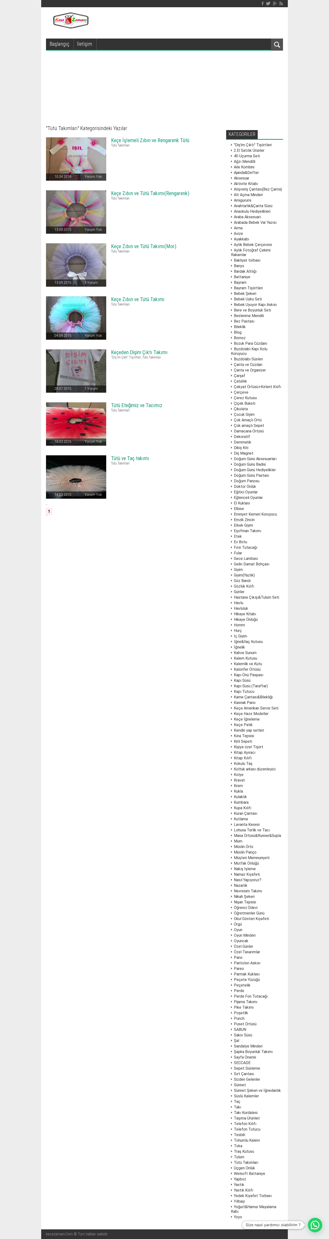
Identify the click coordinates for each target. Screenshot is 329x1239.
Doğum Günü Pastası (251, 475)
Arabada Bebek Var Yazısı (255, 222)
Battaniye (242, 277)
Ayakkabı (241, 239)
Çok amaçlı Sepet (249, 425)
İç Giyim (240, 636)
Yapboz (240, 1179)
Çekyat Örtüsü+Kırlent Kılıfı (257, 386)
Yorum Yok (93, 177)
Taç (237, 1101)
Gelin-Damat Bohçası (251, 564)
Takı (237, 1107)
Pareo (239, 968)
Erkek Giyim (243, 525)
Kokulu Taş (243, 763)
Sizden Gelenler (247, 1079)
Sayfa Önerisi (245, 1057)
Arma (238, 228)
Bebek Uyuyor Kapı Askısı (255, 304)
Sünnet (240, 1085)
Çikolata (241, 409)
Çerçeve (241, 392)
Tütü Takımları (120, 145)
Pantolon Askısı (247, 963)
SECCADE (242, 1062)
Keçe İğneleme (247, 719)
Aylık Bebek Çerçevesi (253, 244)
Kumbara (241, 802)
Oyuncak (241, 941)
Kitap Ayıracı (244, 752)
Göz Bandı (242, 580)
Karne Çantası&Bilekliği (253, 697)
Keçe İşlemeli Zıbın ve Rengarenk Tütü (150, 140)
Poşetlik (241, 1013)
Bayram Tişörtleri (248, 288)
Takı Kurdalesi (245, 1112)
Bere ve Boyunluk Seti (252, 310)
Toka (238, 1146)
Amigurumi (242, 200)
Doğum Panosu (246, 481)
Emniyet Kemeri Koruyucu (255, 514)
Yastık (239, 1184)
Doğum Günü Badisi (250, 464)
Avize (238, 233)
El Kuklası (242, 503)
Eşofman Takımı (247, 531)
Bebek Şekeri (245, 293)
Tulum (239, 1157)
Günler (239, 592)
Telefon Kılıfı (245, 1123)
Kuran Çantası (245, 813)
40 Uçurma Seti (247, 156)
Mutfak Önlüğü (246, 863)
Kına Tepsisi (244, 736)
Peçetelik (242, 985)
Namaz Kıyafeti (247, 874)
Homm (239, 625)
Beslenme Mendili (249, 315)
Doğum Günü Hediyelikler (255, 470)
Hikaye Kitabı (245, 614)
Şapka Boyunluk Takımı (253, 1051)
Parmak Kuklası (247, 974)
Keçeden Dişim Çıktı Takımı (139, 352)
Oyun (238, 930)
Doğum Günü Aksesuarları (255, 459)
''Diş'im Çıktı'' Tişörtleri (126, 357)
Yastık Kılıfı (243, 1190)
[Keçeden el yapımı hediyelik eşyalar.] (70, 27)
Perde (239, 990)
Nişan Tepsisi (245, 902)
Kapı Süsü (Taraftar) (251, 686)
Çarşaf (239, 375)
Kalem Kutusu (245, 658)
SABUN (240, 1029)
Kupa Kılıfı (242, 808)
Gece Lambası (246, 558)
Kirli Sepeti (243, 741)
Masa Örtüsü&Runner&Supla (257, 835)
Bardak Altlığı (245, 271)
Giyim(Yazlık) (244, 575)
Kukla (238, 791)
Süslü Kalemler (246, 1096)
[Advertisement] (164, 86)
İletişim (84, 44)
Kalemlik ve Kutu (248, 664)
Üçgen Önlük (244, 1168)
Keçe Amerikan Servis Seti (256, 708)
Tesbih (239, 1135)
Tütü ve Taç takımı (130, 458)
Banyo (239, 266)
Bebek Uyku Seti (248, 299)
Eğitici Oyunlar (246, 492)
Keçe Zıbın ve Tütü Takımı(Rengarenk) (150, 193)
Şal (236, 1040)
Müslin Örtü (243, 846)
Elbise (239, 508)
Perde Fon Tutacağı (251, 996)
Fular (238, 553)
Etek (238, 536)
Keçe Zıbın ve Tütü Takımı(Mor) (143, 246)
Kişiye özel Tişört (248, 747)
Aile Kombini (244, 167)
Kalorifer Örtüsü (247, 669)
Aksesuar (241, 178)
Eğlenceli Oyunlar (248, 497)
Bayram (240, 282)
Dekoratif (242, 436)
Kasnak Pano (245, 702)
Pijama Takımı (245, 1002)
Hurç (238, 630)
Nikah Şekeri (244, 896)
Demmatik (242, 442)
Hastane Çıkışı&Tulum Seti (256, 597)
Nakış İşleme (245, 869)
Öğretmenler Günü (249, 913)
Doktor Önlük (245, 486)
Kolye (238, 774)
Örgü (238, 924)
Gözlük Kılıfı (244, 586)
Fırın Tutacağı (245, 547)
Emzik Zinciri (244, 519)
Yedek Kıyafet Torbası (253, 1195)
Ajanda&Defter (246, 172)
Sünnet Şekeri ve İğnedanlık (257, 1090)
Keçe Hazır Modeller (251, 713)
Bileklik (240, 327)
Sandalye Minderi (248, 1046)
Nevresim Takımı (248, 891)
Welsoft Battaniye (249, 1173)
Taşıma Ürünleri (247, 1118)
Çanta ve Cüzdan (248, 364)
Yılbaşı (239, 1201)
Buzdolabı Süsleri (248, 359)
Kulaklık (240, 797)
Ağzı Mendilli (244, 161)
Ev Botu (240, 542)
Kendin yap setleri (249, 730)
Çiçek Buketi (244, 403)
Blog (238, 332)
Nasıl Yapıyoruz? (247, 880)
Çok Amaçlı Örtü (248, 420)
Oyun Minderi (245, 935)
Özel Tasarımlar (247, 952)
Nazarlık (240, 885)
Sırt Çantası (244, 1074)
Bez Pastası (244, 321)
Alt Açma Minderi (248, 194)
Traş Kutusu (244, 1151)
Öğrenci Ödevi (245, 907)
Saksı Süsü (243, 1035)
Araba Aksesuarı (247, 217)
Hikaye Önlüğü (246, 619)
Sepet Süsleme (247, 1068)
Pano (238, 957)
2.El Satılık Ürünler (249, 150)
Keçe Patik (243, 724)
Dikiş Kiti (241, 447)
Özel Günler (243, 946)
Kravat (239, 780)
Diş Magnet (243, 453)
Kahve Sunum (245, 652)
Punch (239, 1018)
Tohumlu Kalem (247, 1140)
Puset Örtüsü (245, 1024)
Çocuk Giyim (244, 414)
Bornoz (240, 338)
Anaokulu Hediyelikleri (252, 211)
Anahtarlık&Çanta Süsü (253, 206)
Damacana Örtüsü (249, 431)
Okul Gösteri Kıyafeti (251, 918)
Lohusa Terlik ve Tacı (252, 830)
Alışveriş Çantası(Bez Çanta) (258, 189)
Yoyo (238, 1217)
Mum (238, 841)
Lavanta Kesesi (247, 824)
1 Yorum (91, 283)
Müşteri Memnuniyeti (252, 857)
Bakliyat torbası (247, 260)
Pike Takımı (244, 1007)
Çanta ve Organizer (250, 370)
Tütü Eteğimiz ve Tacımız (136, 405)
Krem (238, 785)
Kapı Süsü (242, 680)
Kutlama (241, 819)
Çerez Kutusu (245, 398)
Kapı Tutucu (244, 691)
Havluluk (241, 608)
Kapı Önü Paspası (248, 675)
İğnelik (239, 647)
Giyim (238, 569)
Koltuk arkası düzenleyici (255, 769)
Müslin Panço (245, 852)
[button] (315, 1225)
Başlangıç (59, 44)
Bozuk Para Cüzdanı (250, 343)
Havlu (238, 603)
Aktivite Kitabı (246, 183)
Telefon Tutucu (247, 1129)
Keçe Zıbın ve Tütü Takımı (137, 299)
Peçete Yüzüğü (247, 979)
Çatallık (240, 381)
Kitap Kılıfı (243, 758)
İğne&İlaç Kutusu (248, 641)
